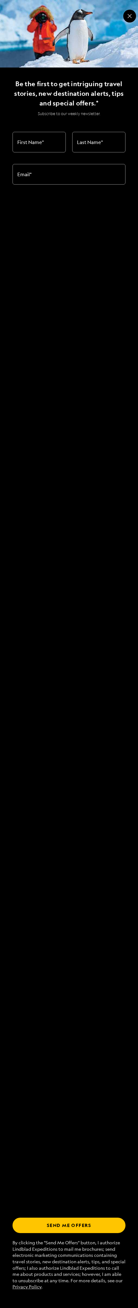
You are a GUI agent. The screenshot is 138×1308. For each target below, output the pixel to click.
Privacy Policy (27, 1287)
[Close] (129, 16)
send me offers (69, 1225)
